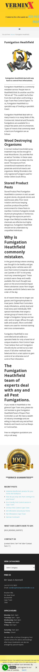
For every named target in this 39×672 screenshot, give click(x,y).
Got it (24, 670)
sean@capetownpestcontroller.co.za (21, 588)
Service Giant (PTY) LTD (17, 662)
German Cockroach (13, 517)
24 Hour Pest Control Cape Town (17, 508)
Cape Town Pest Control (19, 5)
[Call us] (5, 667)
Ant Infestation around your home (18, 511)
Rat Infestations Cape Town (16, 514)
